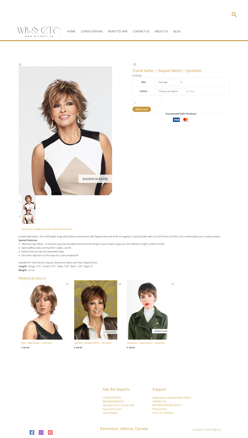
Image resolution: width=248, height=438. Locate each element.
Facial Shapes (110, 412)
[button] (234, 15)
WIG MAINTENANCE (113, 401)
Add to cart (141, 109)
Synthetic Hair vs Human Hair (119, 405)
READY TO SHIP (117, 31)
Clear (191, 91)
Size (143, 82)
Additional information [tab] (47, 229)
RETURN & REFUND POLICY (166, 405)
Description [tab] (27, 229)
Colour (143, 91)
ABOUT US (161, 31)
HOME (71, 31)
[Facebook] (32, 432)
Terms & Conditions (163, 412)
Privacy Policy (159, 409)
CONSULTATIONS (92, 31)
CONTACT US (141, 31)
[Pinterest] (50, 432)
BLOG (177, 31)
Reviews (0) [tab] (66, 229)
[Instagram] (41, 432)
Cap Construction (112, 409)
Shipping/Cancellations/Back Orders (171, 397)
